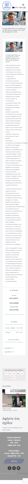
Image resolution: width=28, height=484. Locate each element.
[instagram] (14, 468)
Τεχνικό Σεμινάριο (6, 409)
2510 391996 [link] (14, 310)
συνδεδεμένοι (15, 427)
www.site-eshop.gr (23, 473)
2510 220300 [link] (14, 303)
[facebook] (9, 468)
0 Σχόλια (15, 410)
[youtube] (18, 468)
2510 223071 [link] (14, 298)
